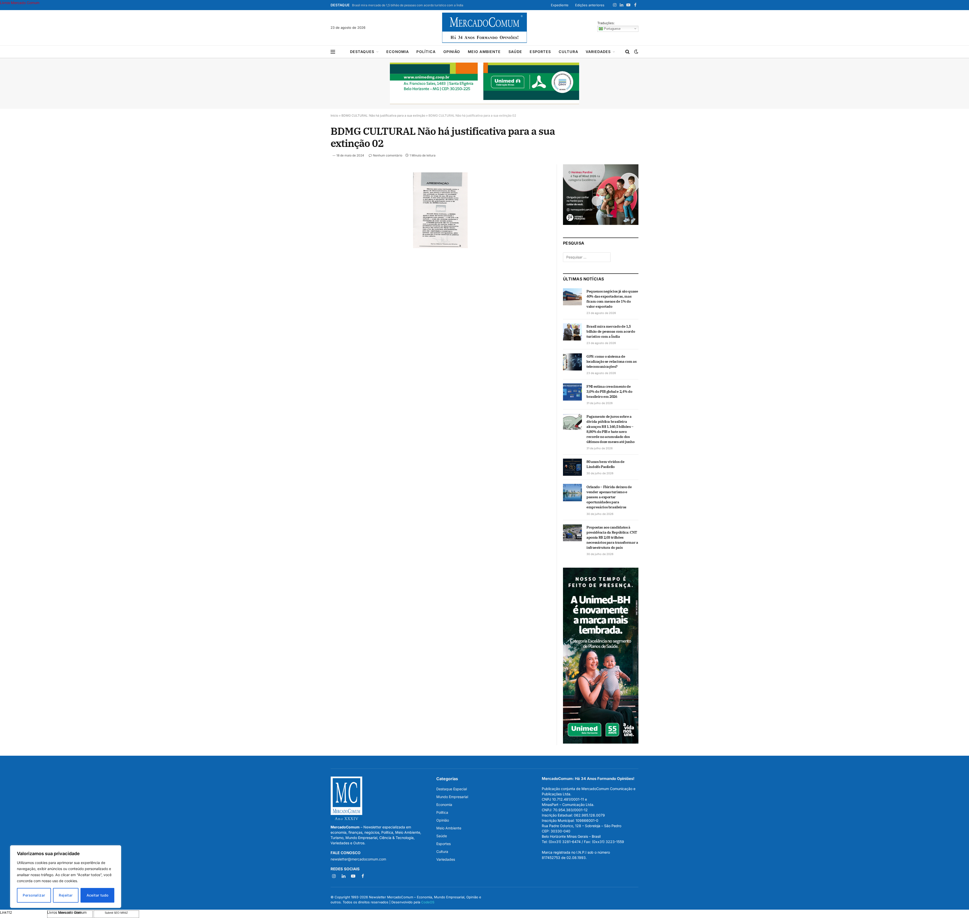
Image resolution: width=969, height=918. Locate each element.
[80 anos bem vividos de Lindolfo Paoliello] (572, 467)
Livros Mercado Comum (19, 3)
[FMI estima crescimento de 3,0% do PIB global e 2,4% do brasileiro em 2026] (572, 392)
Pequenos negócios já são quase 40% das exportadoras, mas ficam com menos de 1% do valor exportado (612, 299)
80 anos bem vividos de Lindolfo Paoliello (605, 464)
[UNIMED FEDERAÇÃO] (484, 83)
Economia (397, 51)
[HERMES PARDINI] (600, 223)
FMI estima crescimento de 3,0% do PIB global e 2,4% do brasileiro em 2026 (609, 391)
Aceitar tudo (98, 895)
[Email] (312, 235)
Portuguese (612, 28)
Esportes (540, 51)
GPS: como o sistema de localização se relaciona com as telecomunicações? (611, 361)
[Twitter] (312, 200)
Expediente (560, 5)
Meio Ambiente (484, 51)
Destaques (362, 51)
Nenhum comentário (387, 155)
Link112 (6, 912)
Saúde (515, 51)
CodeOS (427, 902)
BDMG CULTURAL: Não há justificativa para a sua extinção (383, 115)
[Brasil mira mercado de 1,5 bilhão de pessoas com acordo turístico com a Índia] (572, 331)
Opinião (451, 51)
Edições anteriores (589, 5)
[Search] (627, 52)
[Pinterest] (312, 223)
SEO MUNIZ (23, 912)
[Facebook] (312, 188)
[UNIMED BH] (600, 742)
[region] (65, 876)
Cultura (568, 51)
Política (426, 51)
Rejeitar (65, 895)
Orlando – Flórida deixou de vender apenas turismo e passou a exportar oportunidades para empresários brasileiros (609, 497)
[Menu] (333, 52)
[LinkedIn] (312, 212)
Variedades (598, 51)
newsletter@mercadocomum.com (358, 859)
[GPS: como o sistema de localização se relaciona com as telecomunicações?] (572, 362)
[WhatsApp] (312, 246)
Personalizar (34, 895)
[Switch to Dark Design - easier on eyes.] (635, 51)
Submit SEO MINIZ (116, 912)
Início (334, 115)
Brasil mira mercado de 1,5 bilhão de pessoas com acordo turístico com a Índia (407, 5)
